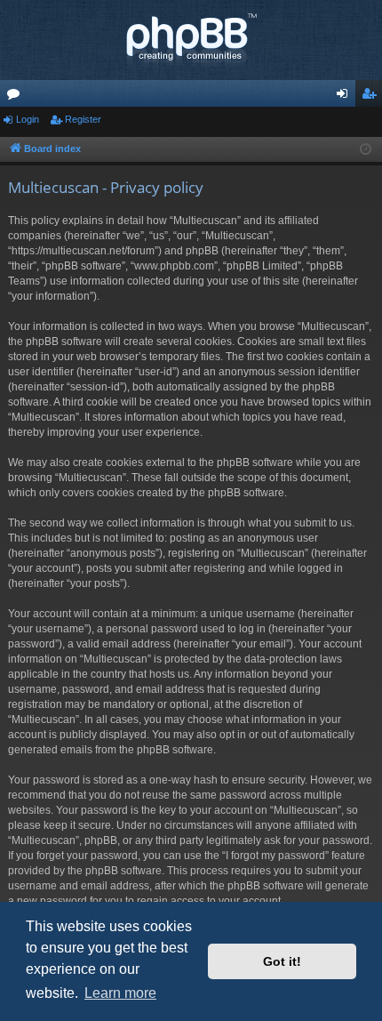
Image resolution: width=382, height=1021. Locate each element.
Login (27, 119)
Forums (17, 97)
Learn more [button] (120, 993)
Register (83, 119)
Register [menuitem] (372, 97)
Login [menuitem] (345, 97)
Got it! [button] (282, 961)
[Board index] (191, 40)
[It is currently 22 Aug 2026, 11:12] (365, 150)
